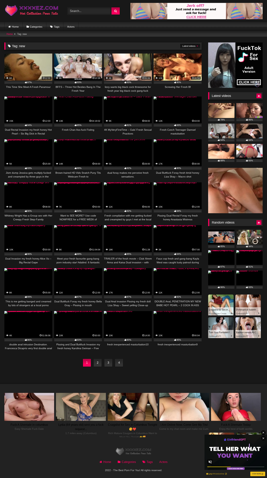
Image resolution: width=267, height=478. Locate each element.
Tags (56, 26)
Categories (36, 26)
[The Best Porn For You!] (31, 11)
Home (15, 26)
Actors (70, 26)
